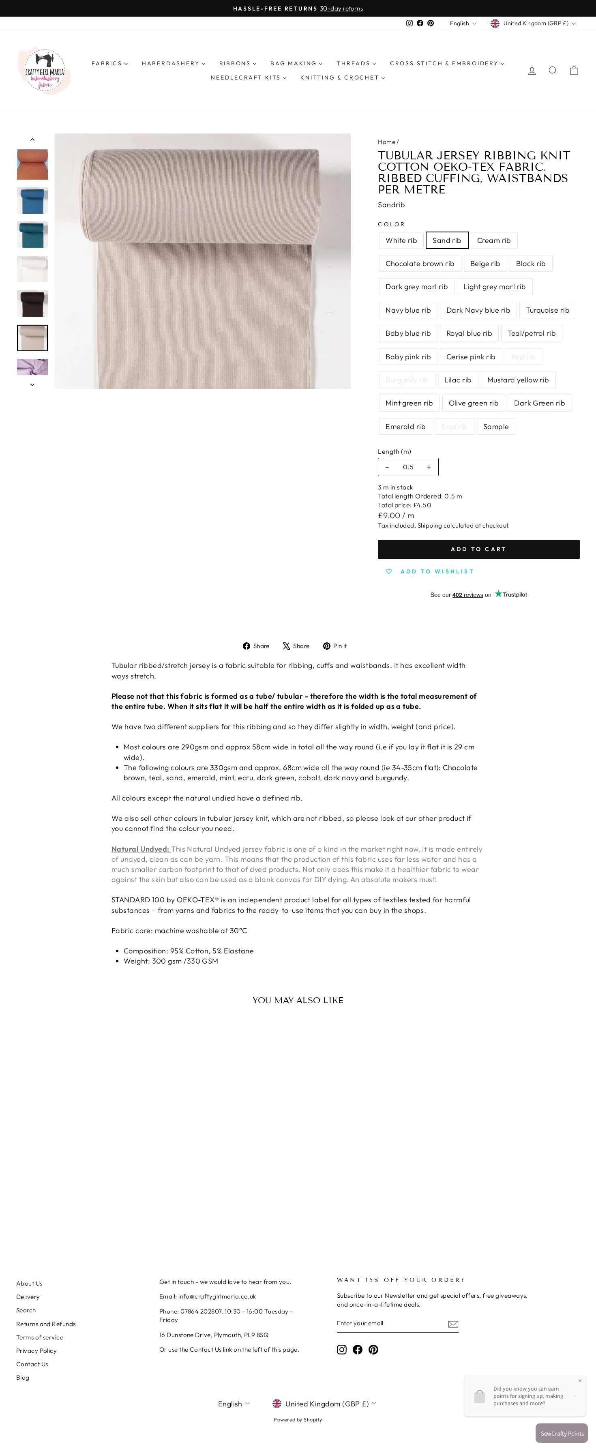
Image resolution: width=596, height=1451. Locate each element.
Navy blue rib (408, 310)
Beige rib (485, 263)
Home (386, 142)
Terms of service (39, 1337)
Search (26, 1310)
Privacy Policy (36, 1350)
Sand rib (447, 240)
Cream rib (494, 240)
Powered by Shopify (298, 1419)
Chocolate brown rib (420, 263)
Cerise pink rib (471, 356)
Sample (496, 426)
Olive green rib (474, 403)
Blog (23, 1377)
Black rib (531, 263)
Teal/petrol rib (532, 333)
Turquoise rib (548, 310)
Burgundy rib (407, 379)
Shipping (430, 525)
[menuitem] (110, 63)
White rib (401, 240)
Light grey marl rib (494, 286)
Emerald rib (406, 426)
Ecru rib (454, 426)
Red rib (523, 356)
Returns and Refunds (46, 1324)
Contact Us (32, 1364)
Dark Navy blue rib (478, 310)
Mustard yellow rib (518, 379)
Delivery (28, 1297)
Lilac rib (458, 379)
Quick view (83, 1150)
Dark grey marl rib (417, 286)
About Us (29, 1283)
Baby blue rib (408, 333)
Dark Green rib (539, 403)
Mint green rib (409, 403)
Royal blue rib (469, 333)
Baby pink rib (408, 356)
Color (392, 224)
